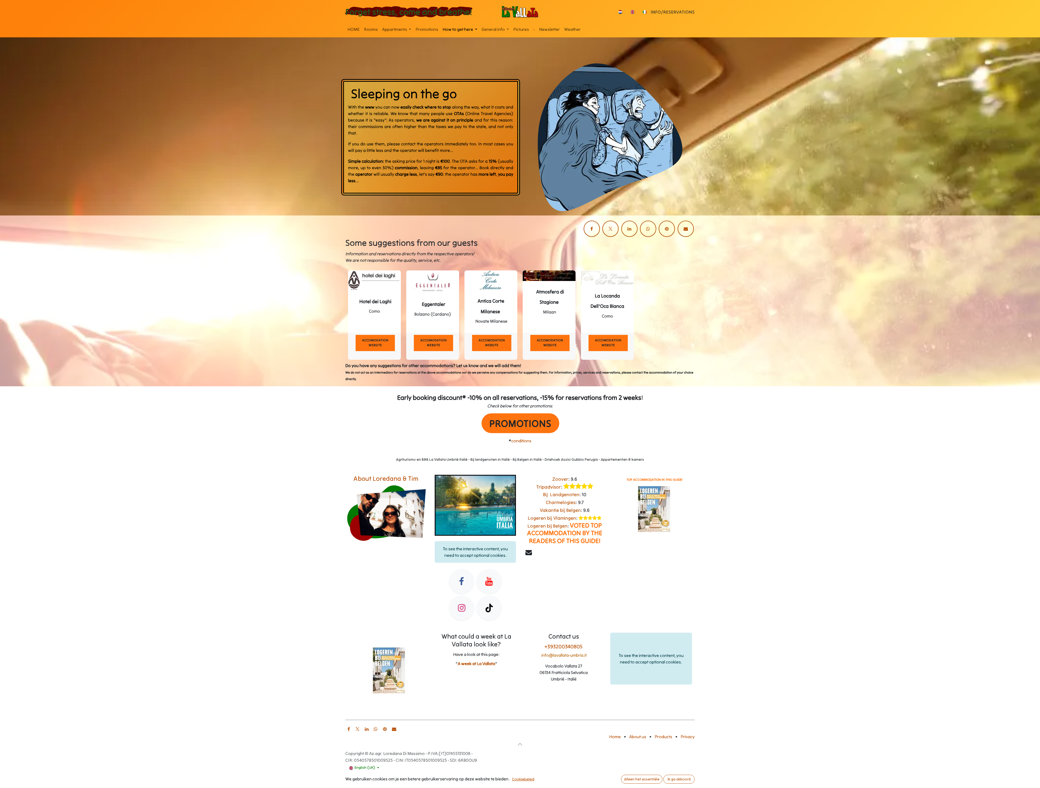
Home (615, 736)
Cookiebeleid (523, 779)
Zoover (560, 479)
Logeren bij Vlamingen (552, 518)
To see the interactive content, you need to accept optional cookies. (475, 552)
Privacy (688, 736)
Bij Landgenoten (561, 494)
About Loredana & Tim (385, 478)
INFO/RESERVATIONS (673, 12)
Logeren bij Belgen (547, 526)
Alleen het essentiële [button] (641, 779)
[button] (520, 744)
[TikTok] (489, 608)
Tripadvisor (548, 487)
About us (637, 736)
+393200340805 (564, 646)
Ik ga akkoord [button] (679, 779)
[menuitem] (620, 11)
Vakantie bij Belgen (560, 510)
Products (663, 736)
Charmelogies (561, 502)
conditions (521, 440)
